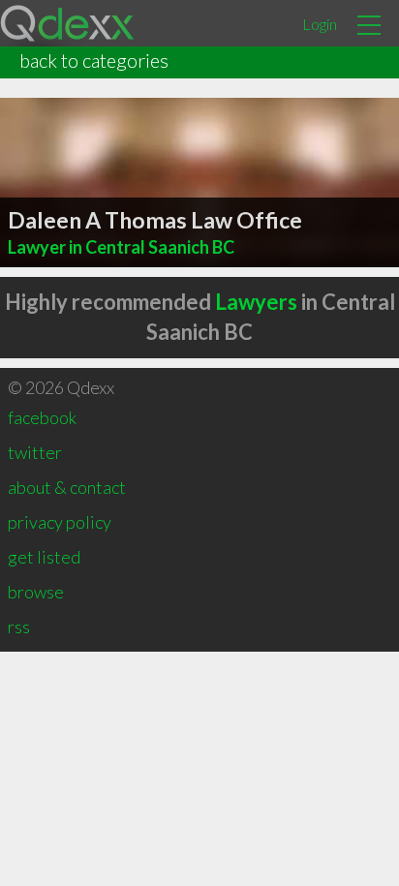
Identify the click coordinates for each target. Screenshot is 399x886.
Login (319, 24)
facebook (42, 417)
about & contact (67, 487)
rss (19, 626)
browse (36, 591)
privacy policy (59, 522)
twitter (35, 452)
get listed (44, 556)
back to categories (94, 60)
